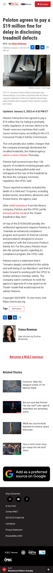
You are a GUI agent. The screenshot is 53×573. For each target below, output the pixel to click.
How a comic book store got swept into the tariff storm (35, 447)
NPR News (16, 309)
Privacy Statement (14, 530)
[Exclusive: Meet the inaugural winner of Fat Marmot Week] (12, 386)
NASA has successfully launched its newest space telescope (36, 426)
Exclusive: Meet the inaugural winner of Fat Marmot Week (34, 384)
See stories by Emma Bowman (29, 337)
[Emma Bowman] (9, 333)
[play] (4, 569)
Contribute (10, 524)
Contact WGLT (12, 512)
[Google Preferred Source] (26, 473)
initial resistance (18, 205)
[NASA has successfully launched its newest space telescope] (12, 428)
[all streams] (49, 569)
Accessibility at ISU (14, 536)
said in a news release (15, 155)
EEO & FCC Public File (15, 518)
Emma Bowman (19, 43)
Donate (44, 4)
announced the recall (14, 213)
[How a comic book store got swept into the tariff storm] (12, 449)
